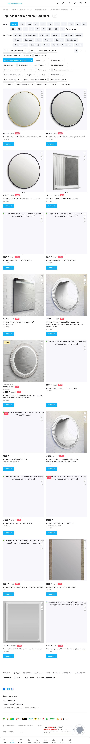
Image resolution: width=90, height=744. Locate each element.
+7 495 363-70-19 (9, 700)
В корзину (8, 144)
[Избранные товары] (80, 3)
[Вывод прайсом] (85, 51)
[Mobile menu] (3, 3)
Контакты (67, 673)
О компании (80, 673)
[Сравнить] (42, 94)
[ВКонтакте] (4, 689)
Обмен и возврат (42, 673)
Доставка (7, 678)
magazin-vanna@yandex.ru (13, 704)
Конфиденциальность (25, 725)
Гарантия (27, 673)
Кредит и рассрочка (46, 678)
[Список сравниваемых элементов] (75, 3)
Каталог (6, 673)
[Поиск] (63, 3)
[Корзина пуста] (86, 3)
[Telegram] (8, 689)
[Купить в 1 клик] (42, 98)
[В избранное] (42, 91)
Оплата (56, 673)
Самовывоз (29, 678)
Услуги (17, 678)
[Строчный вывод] (81, 51)
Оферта (39, 725)
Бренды (16, 673)
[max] (12, 689)
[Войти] (69, 3)
